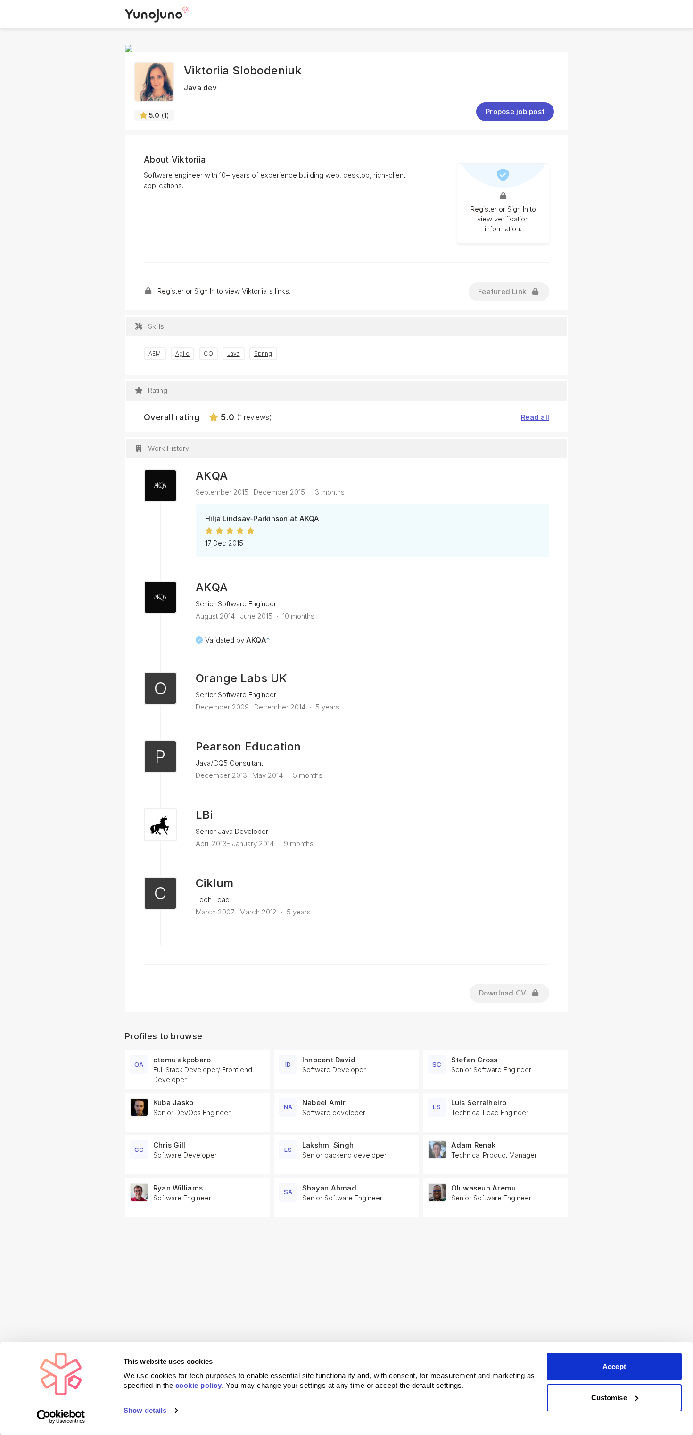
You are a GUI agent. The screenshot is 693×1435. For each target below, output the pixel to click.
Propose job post (515, 111)
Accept (614, 1366)
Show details (145, 1410)
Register (483, 208)
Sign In (517, 208)
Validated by (237, 640)
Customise (609, 1398)
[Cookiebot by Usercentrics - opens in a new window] (61, 1417)
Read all (535, 417)
